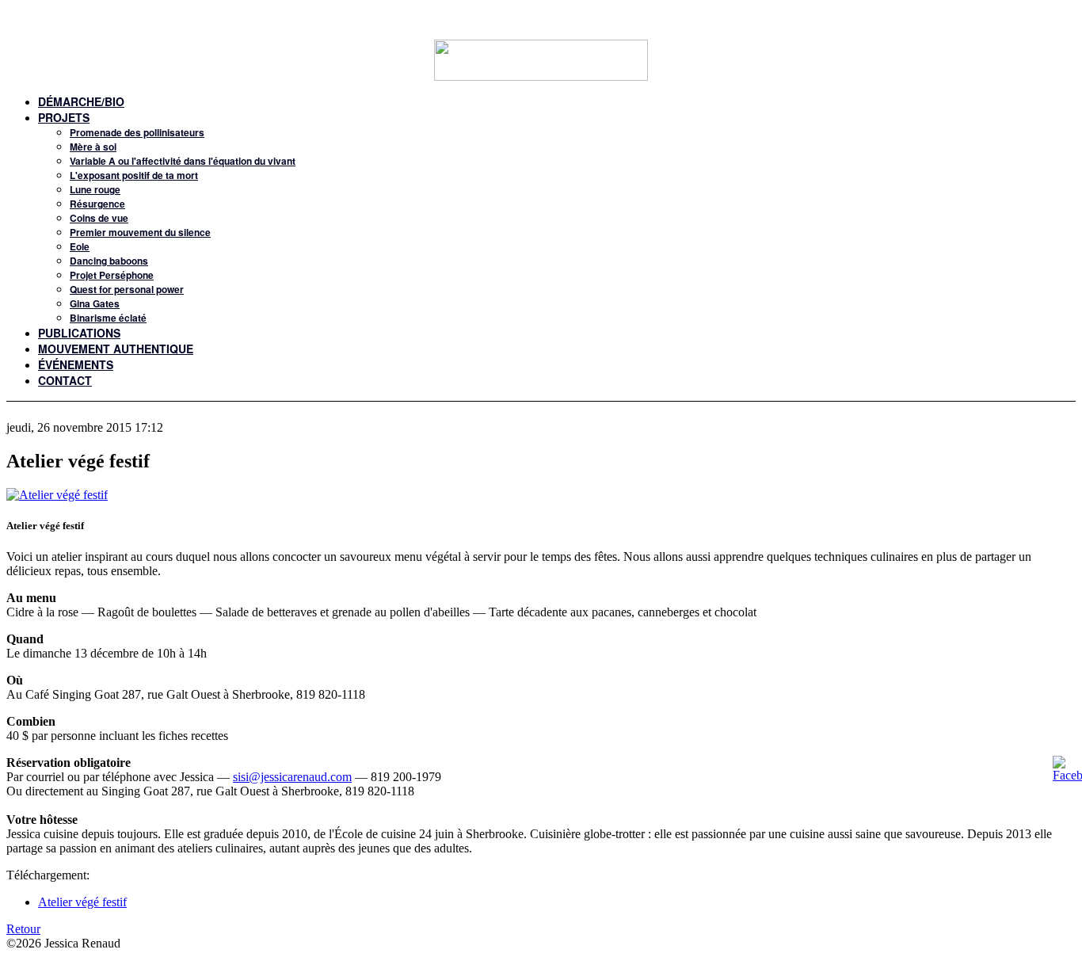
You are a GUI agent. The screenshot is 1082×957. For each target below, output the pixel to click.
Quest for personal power (127, 289)
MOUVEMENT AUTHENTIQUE (115, 348)
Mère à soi (93, 146)
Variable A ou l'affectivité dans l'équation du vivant (182, 161)
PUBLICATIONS (79, 333)
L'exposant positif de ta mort (134, 175)
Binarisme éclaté (108, 318)
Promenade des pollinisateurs (137, 132)
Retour (23, 929)
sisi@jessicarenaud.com (292, 777)
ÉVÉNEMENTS (75, 364)
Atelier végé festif (82, 902)
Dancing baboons (109, 261)
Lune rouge (95, 189)
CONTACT (65, 380)
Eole (80, 246)
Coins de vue (99, 218)
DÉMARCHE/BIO (81, 101)
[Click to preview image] (57, 494)
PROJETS (64, 117)
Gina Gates (95, 303)
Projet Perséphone (112, 275)
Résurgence (97, 203)
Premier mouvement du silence (140, 232)
